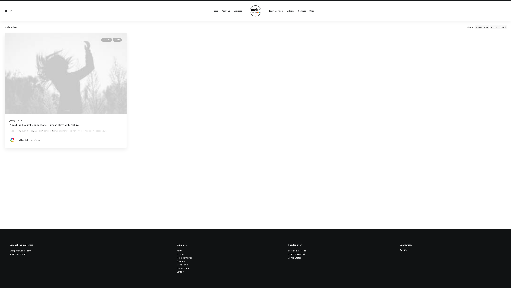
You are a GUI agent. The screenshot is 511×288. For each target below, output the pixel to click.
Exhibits (290, 11)
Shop (311, 11)
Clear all (470, 27)
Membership (182, 265)
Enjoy (495, 27)
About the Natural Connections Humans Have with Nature (44, 125)
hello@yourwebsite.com (20, 251)
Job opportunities (184, 258)
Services (238, 11)
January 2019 (483, 27)
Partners (180, 254)
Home (215, 11)
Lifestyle (106, 40)
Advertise (181, 261)
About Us (226, 11)
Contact (302, 11)
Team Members (276, 11)
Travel (503, 27)
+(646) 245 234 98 (18, 254)
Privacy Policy (183, 268)
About (179, 251)
